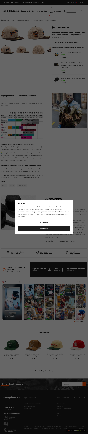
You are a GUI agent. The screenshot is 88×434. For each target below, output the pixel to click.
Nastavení (44, 222)
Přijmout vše (44, 228)
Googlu (34, 212)
